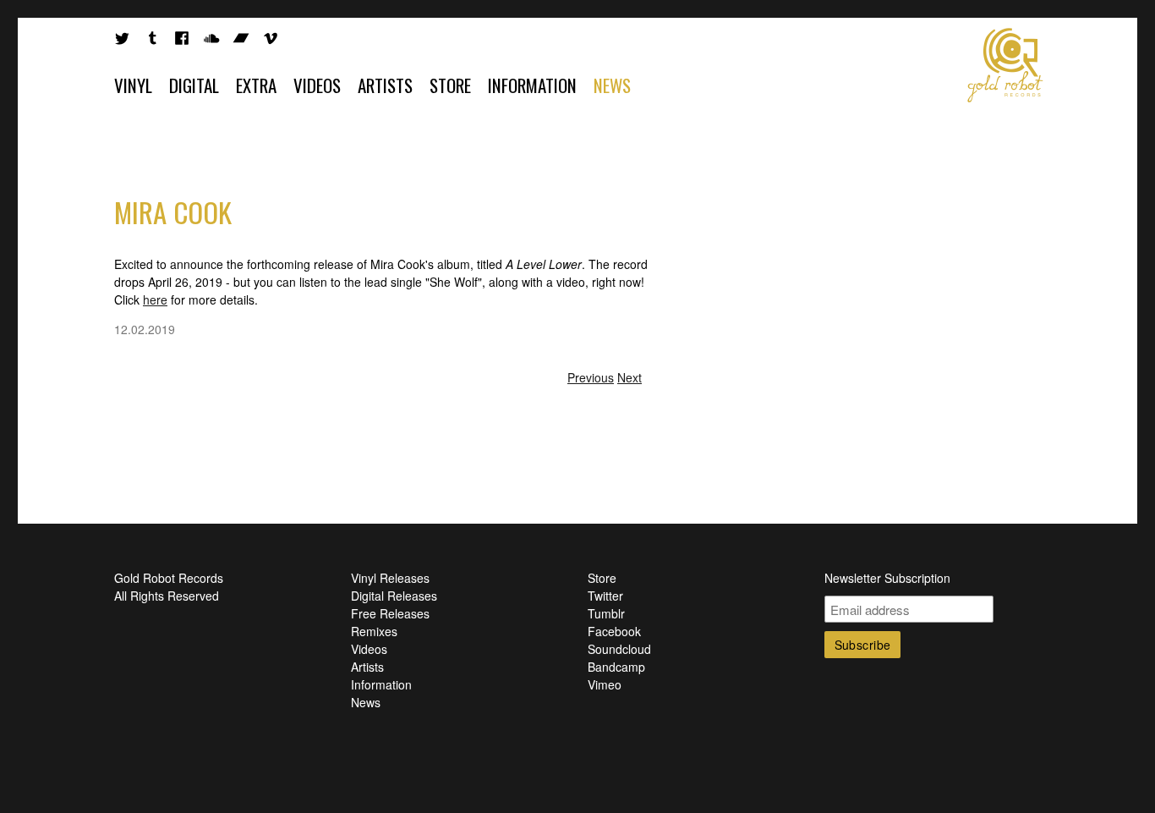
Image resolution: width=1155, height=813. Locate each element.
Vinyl (133, 85)
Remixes (374, 631)
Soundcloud (619, 648)
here (155, 299)
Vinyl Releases (390, 577)
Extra (256, 85)
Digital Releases (394, 595)
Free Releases (390, 613)
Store (450, 85)
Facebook (614, 631)
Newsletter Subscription (887, 577)
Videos (317, 85)
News (612, 85)
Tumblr (606, 613)
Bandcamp (616, 666)
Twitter (605, 595)
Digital (194, 85)
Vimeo (604, 684)
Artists (385, 85)
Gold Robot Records (1005, 65)
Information (532, 85)
